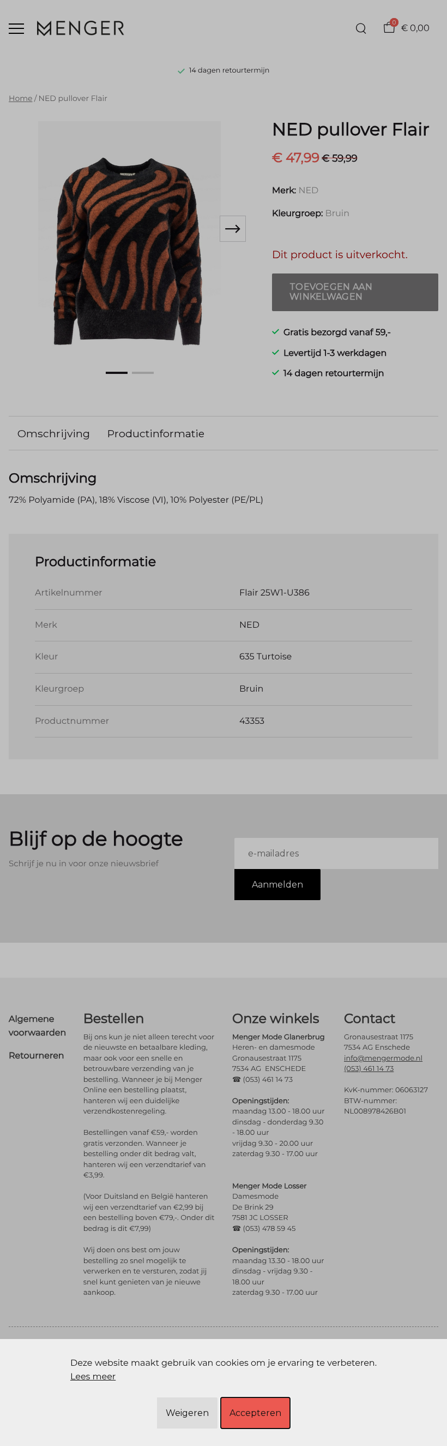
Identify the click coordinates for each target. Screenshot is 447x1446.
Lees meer (93, 1377)
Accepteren (255, 1413)
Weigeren (187, 1413)
